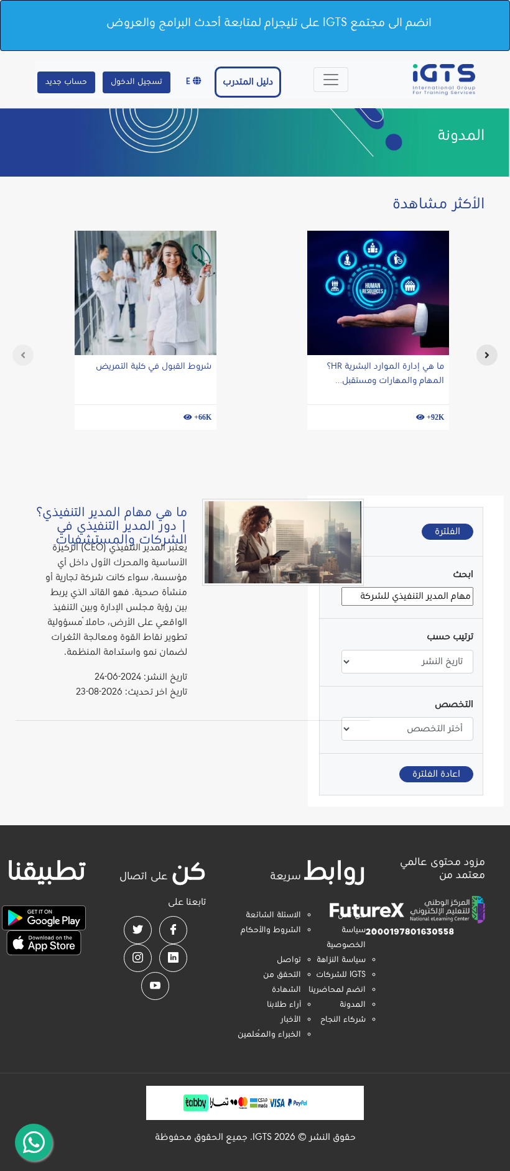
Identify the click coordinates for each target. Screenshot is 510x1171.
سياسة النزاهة (341, 960)
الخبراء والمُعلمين (269, 1034)
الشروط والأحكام (271, 930)
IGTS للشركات (341, 975)
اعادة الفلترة (436, 774)
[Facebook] (173, 930)
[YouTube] (155, 986)
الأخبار (290, 1020)
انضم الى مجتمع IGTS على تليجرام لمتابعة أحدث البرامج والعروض (269, 23)
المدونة (353, 1005)
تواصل (289, 960)
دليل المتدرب (248, 82)
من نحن (352, 915)
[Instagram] (138, 958)
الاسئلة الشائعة (273, 915)
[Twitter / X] (138, 930)
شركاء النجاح (343, 1020)
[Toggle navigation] (330, 79)
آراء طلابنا (284, 1005)
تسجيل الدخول (136, 82)
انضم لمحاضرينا (337, 990)
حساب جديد (66, 82)
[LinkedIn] (173, 958)
